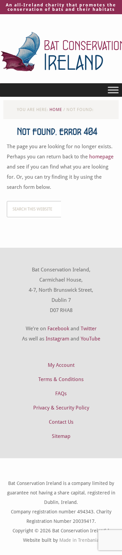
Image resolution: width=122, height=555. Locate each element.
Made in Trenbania (79, 540)
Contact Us (61, 422)
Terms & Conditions (61, 379)
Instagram (57, 339)
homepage (101, 157)
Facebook (58, 329)
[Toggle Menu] (113, 90)
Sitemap (61, 436)
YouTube (90, 339)
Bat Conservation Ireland (61, 51)
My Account (61, 365)
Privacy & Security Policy (61, 408)
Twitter (89, 329)
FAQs (61, 394)
